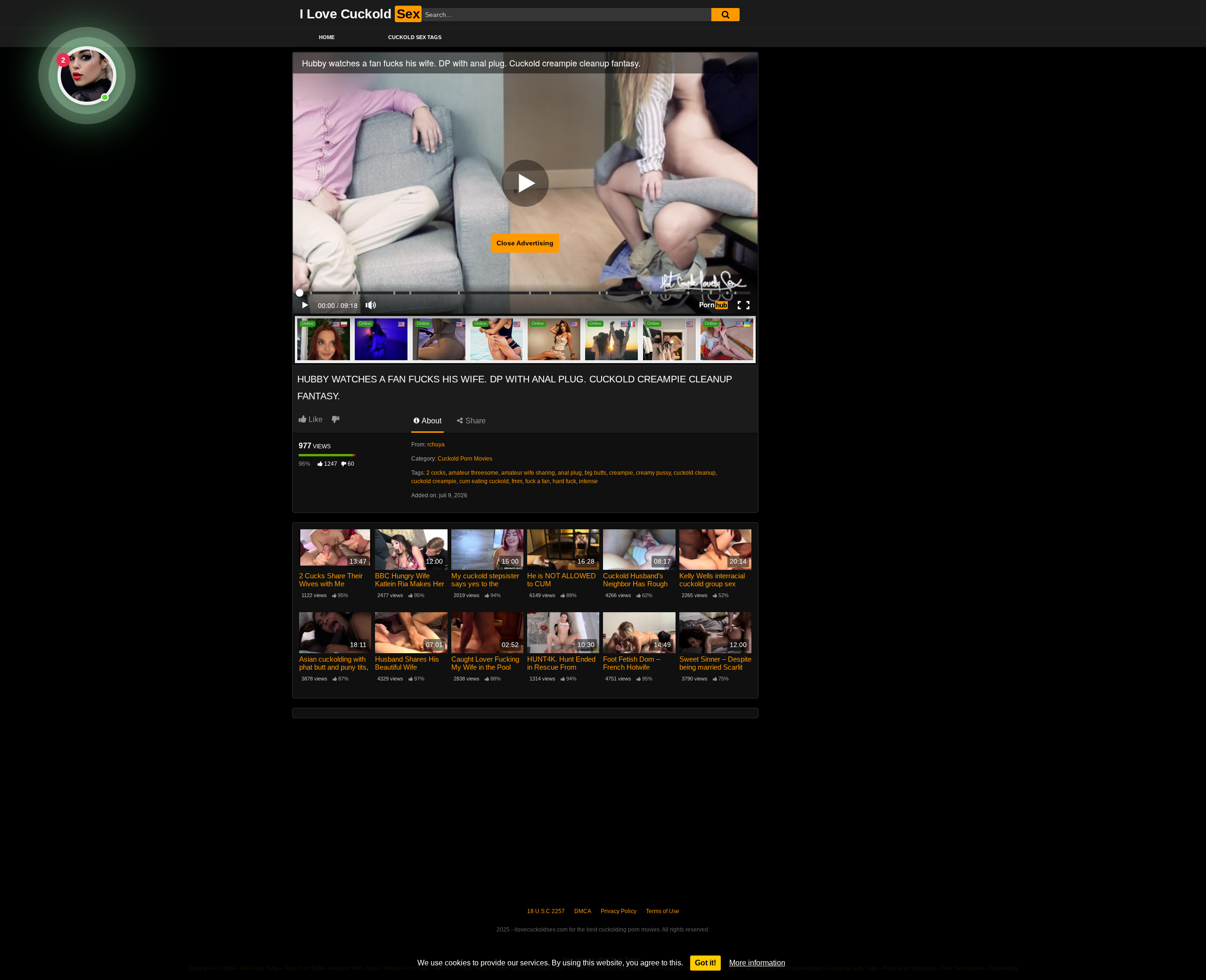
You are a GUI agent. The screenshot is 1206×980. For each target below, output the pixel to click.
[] (725, 14)
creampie (621, 473)
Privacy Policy (618, 911)
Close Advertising (525, 243)
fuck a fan (537, 481)
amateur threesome (473, 473)
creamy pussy (653, 473)
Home (326, 37)
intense (588, 481)
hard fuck (564, 481)
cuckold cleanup (695, 473)
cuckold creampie (433, 481)
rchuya (436, 444)
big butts (595, 473)
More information (757, 963)
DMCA (582, 911)
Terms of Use (662, 911)
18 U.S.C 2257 (546, 911)
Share (475, 421)
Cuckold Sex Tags (414, 37)
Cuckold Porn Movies (465, 458)
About (430, 421)
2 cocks (436, 473)
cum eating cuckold (484, 481)
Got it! (705, 963)
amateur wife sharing (528, 473)
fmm (517, 481)
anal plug (570, 473)
